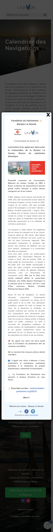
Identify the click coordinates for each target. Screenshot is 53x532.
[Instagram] (33, 411)
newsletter (33, 415)
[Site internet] (20, 411)
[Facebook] (26, 411)
